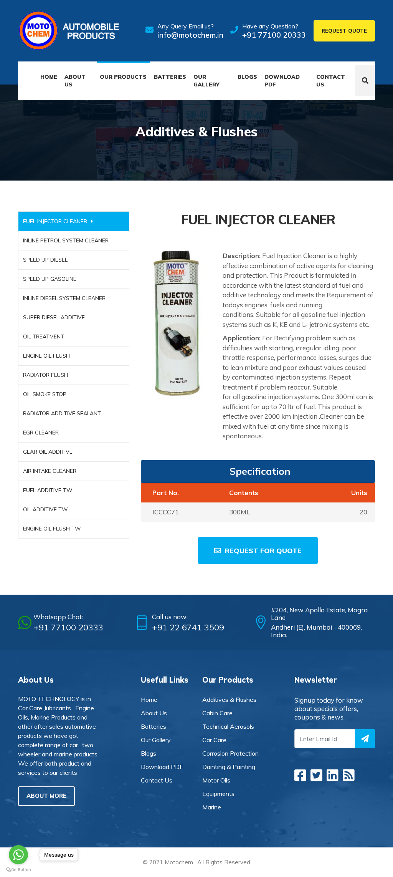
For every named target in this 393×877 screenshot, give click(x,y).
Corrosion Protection (230, 753)
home (149, 699)
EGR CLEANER (41, 432)
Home (48, 76)
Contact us (330, 80)
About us (75, 80)
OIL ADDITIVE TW (45, 509)
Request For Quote (263, 550)
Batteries (170, 76)
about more (46, 795)
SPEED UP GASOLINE (49, 278)
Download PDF (282, 80)
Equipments (218, 793)
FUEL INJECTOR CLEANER (55, 221)
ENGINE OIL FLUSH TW (52, 528)
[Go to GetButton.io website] (18, 869)
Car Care (214, 740)
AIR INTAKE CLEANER (49, 471)
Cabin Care (217, 713)
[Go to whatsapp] (18, 854)
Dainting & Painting (228, 767)
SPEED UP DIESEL (45, 259)
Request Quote (344, 31)
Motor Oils (216, 780)
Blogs (247, 76)
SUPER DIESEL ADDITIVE (54, 317)
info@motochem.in (190, 35)
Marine (211, 807)
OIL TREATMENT (43, 336)
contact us (156, 780)
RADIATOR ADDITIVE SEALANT (62, 413)
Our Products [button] (123, 76)
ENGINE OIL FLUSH (46, 355)
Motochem (179, 862)
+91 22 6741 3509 (188, 627)
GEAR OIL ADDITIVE (48, 451)
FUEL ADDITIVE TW (48, 490)
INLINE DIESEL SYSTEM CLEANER (64, 298)
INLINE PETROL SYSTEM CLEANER (66, 240)
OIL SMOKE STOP (44, 394)
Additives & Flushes (229, 699)
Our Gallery (206, 80)
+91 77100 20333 (274, 35)
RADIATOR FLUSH (45, 374)
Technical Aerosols (228, 726)
